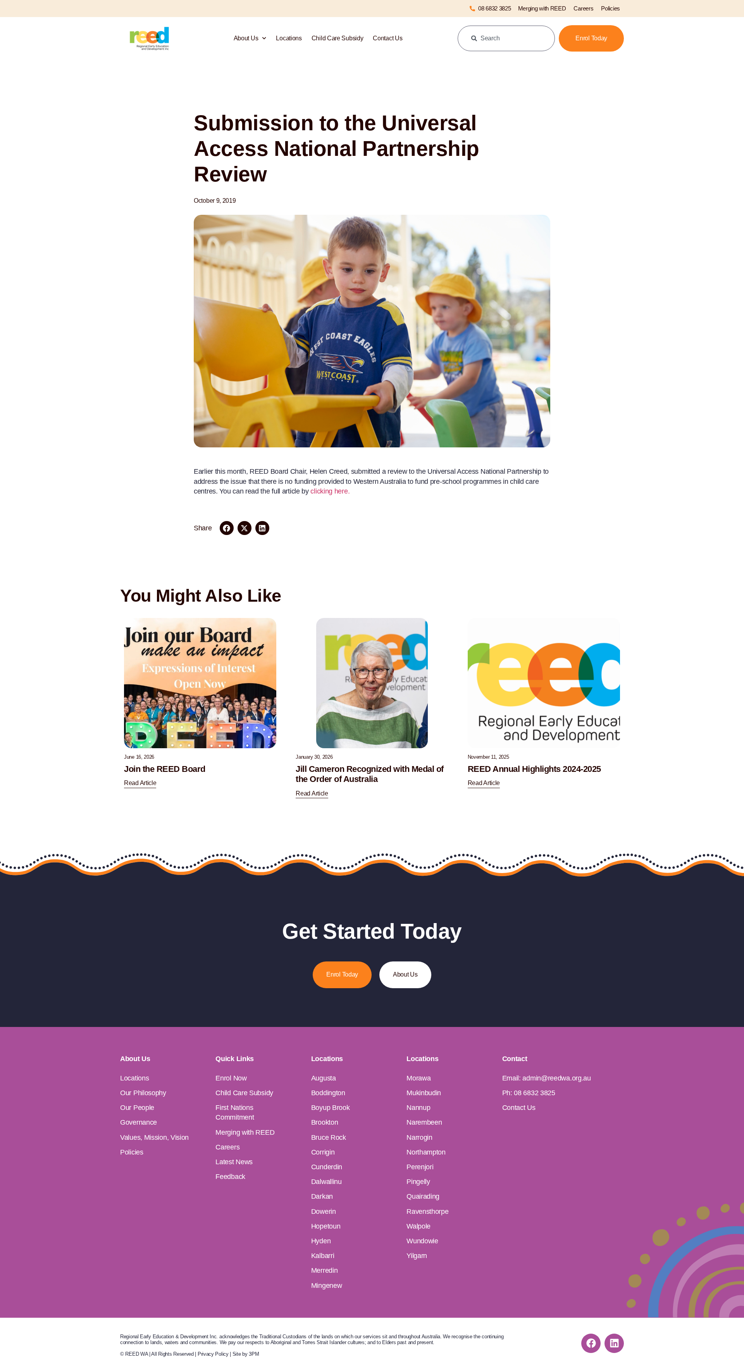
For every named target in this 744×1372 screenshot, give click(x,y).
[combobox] (506, 38)
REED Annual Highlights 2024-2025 (534, 769)
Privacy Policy (213, 1354)
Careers (583, 8)
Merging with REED (542, 8)
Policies (610, 8)
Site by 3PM (245, 1354)
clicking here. (330, 491)
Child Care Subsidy (337, 38)
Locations (288, 38)
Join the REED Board (164, 769)
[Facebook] (591, 1343)
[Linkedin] (614, 1343)
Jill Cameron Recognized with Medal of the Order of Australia (370, 774)
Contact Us (387, 38)
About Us (246, 38)
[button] (227, 528)
